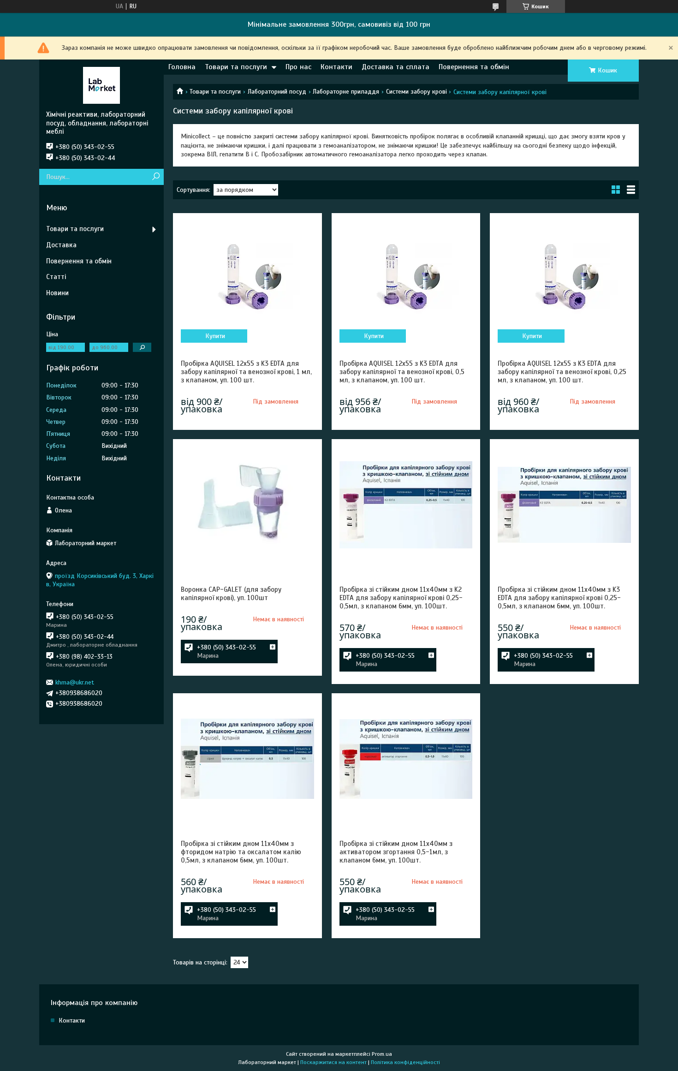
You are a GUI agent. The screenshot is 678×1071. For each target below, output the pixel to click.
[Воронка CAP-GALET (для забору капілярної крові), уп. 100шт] (247, 504)
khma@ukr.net (74, 682)
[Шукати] (156, 177)
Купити (215, 336)
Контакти (336, 66)
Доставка (61, 245)
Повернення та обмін (474, 66)
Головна (182, 66)
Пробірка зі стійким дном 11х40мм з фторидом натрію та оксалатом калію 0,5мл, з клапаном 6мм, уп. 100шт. (241, 851)
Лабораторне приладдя (346, 91)
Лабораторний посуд (277, 91)
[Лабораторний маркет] (101, 84)
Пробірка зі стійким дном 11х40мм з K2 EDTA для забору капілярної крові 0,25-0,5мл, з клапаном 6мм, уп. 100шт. (401, 597)
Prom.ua (382, 1054)
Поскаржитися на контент (333, 1062)
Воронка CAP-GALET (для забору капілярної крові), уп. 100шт (231, 593)
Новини (57, 293)
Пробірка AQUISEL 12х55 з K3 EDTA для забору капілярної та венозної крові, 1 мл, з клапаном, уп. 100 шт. (246, 371)
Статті (56, 277)
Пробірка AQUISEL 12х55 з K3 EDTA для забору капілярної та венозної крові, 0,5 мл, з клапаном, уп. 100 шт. (401, 371)
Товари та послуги (236, 66)
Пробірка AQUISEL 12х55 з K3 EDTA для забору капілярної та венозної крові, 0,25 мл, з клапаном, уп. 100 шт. (562, 371)
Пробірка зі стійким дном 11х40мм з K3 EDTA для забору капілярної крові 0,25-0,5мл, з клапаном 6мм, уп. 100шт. (559, 597)
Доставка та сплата (395, 66)
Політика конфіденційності (405, 1062)
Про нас (298, 66)
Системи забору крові (416, 91)
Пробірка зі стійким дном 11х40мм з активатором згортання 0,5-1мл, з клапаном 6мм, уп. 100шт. (395, 851)
